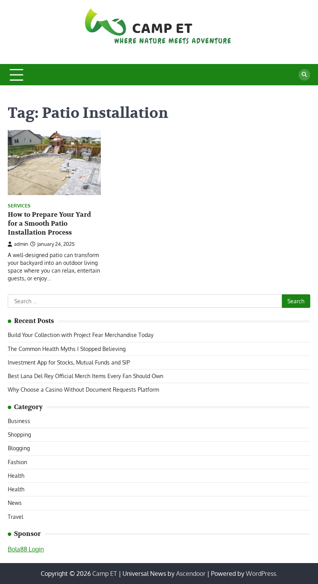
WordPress (261, 573)
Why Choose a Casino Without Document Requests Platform (83, 389)
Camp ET (104, 573)
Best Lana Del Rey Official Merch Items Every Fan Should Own (85, 376)
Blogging (19, 448)
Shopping (19, 434)
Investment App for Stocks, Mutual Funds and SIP (69, 362)
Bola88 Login (26, 549)
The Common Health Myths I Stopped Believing (67, 349)
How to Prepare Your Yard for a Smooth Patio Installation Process (49, 223)
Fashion (17, 462)
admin (21, 244)
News (15, 502)
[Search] (304, 75)
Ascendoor (191, 573)
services (19, 206)
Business (19, 421)
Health (16, 475)
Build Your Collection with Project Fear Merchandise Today (81, 335)
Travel (15, 516)
